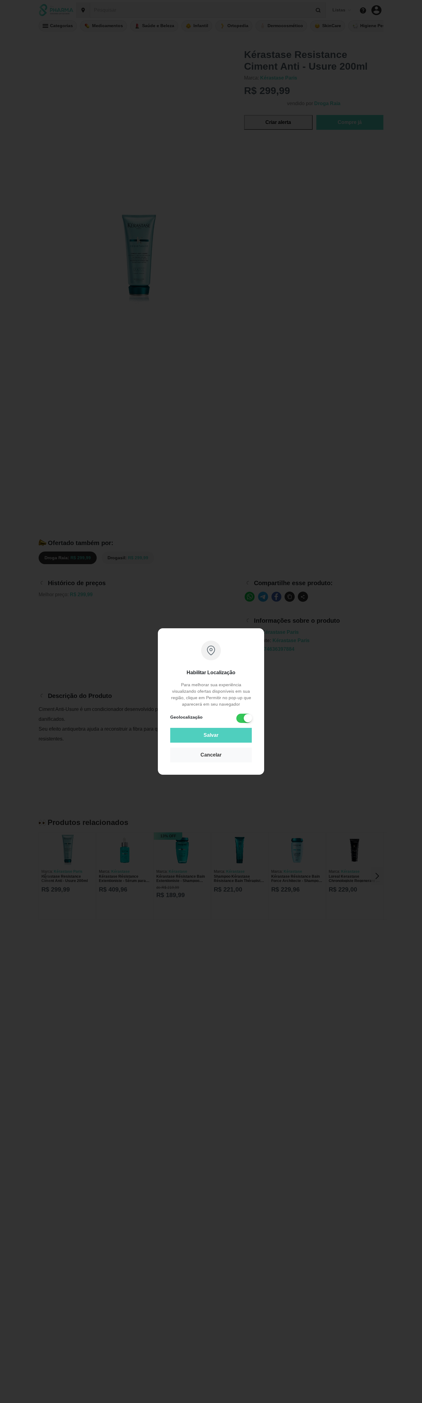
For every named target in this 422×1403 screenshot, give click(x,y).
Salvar (211, 735)
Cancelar (211, 754)
